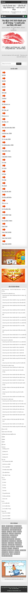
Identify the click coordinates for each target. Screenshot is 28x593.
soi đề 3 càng (16, 554)
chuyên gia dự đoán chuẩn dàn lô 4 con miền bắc (14, 337)
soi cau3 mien (5, 533)
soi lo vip (17, 550)
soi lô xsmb (17, 552)
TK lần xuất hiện (6, 197)
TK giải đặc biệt (6, 191)
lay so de (4, 531)
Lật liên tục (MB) (7, 133)
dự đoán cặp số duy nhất (15, 529)
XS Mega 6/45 (6, 104)
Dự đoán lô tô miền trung (8, 365)
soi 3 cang (9, 531)
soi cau (14, 531)
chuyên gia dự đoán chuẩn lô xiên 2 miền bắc (13, 347)
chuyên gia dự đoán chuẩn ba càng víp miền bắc (14, 300)
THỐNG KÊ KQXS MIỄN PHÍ (9, 434)
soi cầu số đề (11, 543)
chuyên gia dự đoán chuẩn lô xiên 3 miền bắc (13, 350)
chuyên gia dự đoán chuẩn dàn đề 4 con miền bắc (14, 317)
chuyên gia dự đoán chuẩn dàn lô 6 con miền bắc (14, 344)
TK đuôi (4, 186)
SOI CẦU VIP (17, 539)
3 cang (3, 526)
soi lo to (10, 548)
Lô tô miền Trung (7, 220)
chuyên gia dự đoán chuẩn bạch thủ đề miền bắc (14, 302)
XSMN (4, 81)
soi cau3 (19, 531)
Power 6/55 (5, 116)
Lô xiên (4, 168)
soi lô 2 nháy (5, 552)
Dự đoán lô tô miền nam (7, 399)
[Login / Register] (25, 16)
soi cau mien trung (6, 537)
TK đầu (4, 180)
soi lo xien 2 (22, 550)
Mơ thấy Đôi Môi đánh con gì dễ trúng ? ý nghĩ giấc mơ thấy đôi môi (14, 22)
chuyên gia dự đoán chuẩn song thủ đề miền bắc (14, 355)
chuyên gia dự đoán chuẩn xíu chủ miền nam (13, 423)
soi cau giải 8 (17, 533)
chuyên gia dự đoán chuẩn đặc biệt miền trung (13, 374)
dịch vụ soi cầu (18, 526)
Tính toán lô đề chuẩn (7, 431)
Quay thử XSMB (6, 232)
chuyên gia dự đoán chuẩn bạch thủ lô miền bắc (13, 310)
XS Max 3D (5, 122)
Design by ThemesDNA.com (14, 590)
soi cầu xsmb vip (5, 546)
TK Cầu (3, 459)
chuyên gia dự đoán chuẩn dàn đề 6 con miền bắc (14, 320)
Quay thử (4, 226)
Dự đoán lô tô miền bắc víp (8, 293)
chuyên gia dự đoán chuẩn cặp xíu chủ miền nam (14, 403)
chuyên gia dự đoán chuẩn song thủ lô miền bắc (13, 362)
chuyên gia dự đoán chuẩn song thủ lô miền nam (14, 426)
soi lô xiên (11, 552)
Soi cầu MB (4, 543)
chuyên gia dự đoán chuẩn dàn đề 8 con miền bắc (14, 322)
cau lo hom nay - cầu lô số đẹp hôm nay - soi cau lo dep (14, 28)
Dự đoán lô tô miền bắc (7, 340)
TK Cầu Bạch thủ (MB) (8, 127)
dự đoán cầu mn (5, 529)
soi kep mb (4, 548)
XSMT (4, 87)
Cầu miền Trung (6, 156)
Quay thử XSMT (6, 238)
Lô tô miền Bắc (6, 209)
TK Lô (3, 477)
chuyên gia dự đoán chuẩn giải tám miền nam (13, 409)
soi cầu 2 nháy (5, 541)
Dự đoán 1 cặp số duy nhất (16, 528)
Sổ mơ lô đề (4, 429)
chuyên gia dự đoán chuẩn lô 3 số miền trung (13, 380)
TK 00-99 (5, 203)
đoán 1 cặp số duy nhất (7, 556)
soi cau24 (11, 533)
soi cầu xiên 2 (11, 544)
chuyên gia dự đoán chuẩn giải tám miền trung (13, 377)
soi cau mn (14, 537)
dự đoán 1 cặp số (5, 528)
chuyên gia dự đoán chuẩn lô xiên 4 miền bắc (13, 352)
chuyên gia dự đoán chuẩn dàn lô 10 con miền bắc (14, 334)
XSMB (4, 75)
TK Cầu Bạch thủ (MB (7, 461)
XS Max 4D (5, 110)
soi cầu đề (13, 546)
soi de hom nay (19, 546)
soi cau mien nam (14, 535)
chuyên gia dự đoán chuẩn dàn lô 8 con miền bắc (14, 341)
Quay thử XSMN (6, 244)
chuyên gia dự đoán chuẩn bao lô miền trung (13, 367)
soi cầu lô (19, 541)
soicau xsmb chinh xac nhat (8, 539)
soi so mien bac (5, 554)
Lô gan (4, 162)
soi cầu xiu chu (18, 543)
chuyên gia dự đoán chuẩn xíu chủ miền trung (13, 396)
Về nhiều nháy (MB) (7, 145)
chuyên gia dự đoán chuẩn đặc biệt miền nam (13, 406)
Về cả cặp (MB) (6, 139)
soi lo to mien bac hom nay (7, 550)
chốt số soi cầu (9, 526)
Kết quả (4, 92)
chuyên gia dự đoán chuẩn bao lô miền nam (12, 401)
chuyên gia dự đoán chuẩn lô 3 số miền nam (12, 412)
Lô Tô (3, 501)
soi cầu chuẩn (13, 541)
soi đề (11, 554)
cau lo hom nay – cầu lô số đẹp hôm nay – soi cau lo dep (14, 7)
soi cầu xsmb (18, 544)
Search (18, 63)
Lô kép (4, 174)
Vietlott (4, 98)
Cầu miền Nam (6, 151)
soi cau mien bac (5, 535)
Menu (4, 2)
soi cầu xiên (4, 544)
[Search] (23, 16)
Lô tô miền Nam (6, 215)
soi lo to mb (15, 548)
